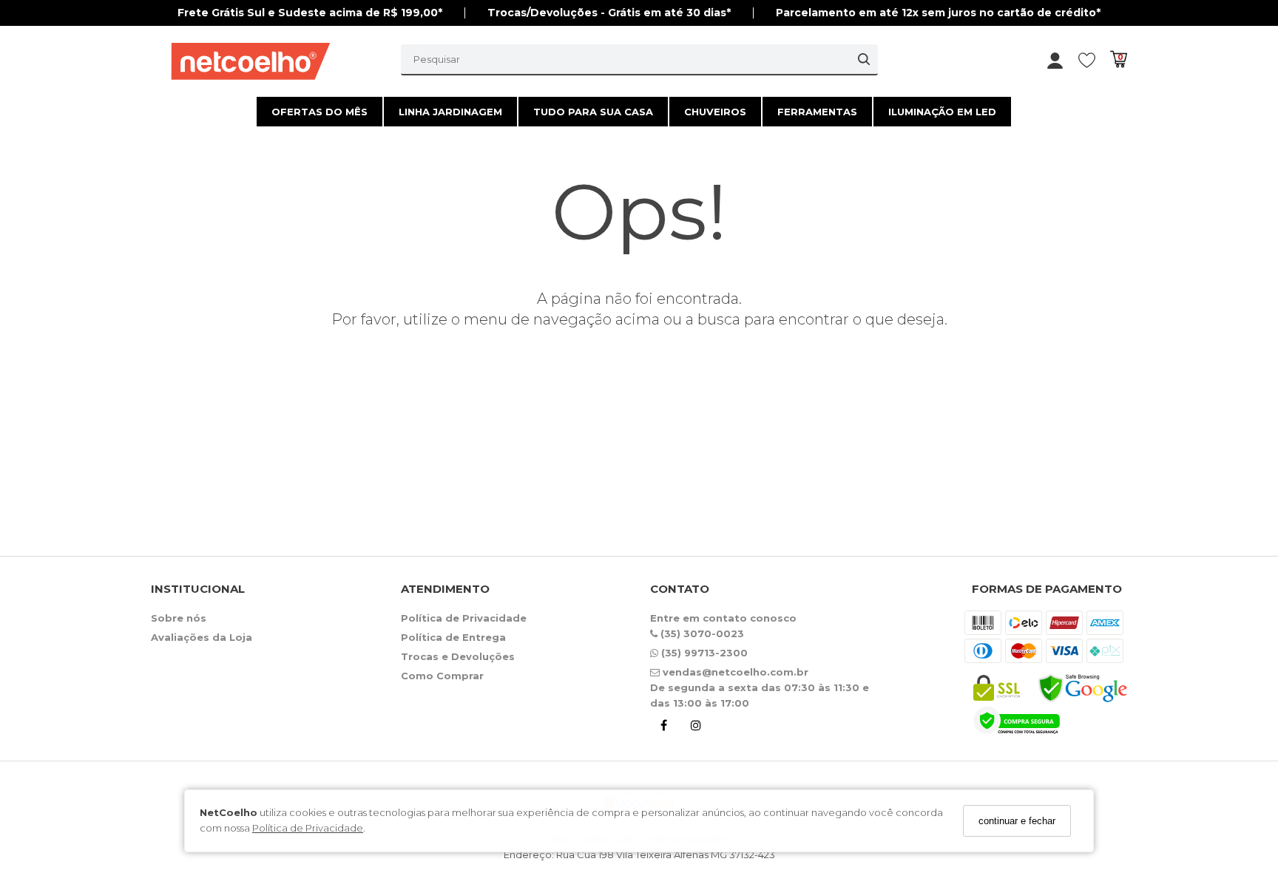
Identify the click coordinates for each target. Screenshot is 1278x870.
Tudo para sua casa (593, 112)
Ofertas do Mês (319, 112)
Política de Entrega (453, 637)
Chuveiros (715, 112)
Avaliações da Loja (201, 637)
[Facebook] (663, 728)
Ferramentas (817, 112)
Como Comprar (442, 676)
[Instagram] (696, 728)
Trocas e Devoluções (458, 656)
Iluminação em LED (942, 112)
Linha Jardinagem (450, 112)
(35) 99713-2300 (703, 653)
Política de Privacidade (307, 829)
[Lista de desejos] (1094, 59)
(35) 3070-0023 (700, 633)
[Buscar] (864, 59)
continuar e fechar (1016, 820)
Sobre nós (178, 618)
